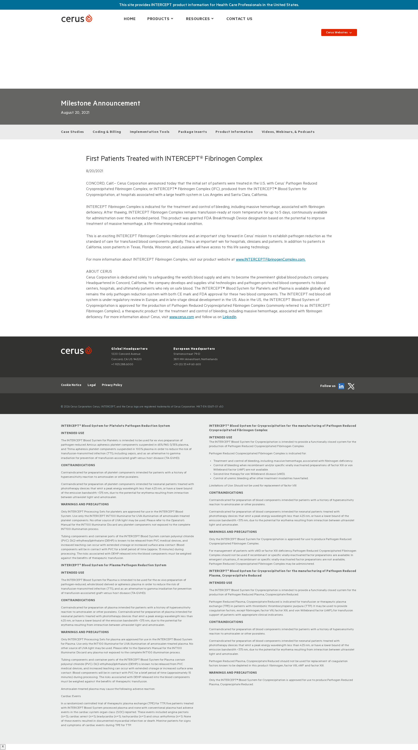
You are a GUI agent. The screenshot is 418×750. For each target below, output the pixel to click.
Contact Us (239, 19)
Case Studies (72, 132)
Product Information (234, 132)
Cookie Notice (71, 385)
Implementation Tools (150, 132)
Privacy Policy (112, 385)
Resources (198, 19)
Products (158, 19)
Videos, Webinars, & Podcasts (288, 132)
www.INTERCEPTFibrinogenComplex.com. (271, 260)
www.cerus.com (181, 317)
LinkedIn (229, 317)
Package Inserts (192, 132)
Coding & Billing (107, 132)
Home (130, 19)
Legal (92, 385)
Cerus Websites (337, 33)
